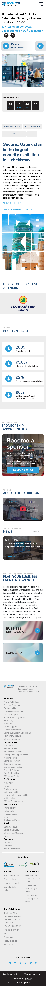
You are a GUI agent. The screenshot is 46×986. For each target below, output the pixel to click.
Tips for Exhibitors (12, 773)
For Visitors (9, 779)
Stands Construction (13, 767)
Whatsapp (8, 937)
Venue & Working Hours (14, 717)
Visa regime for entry (13, 751)
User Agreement (11, 883)
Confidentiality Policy (33, 974)
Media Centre (10, 804)
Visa (6, 836)
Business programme (13, 711)
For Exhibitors (10, 742)
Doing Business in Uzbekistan (17, 732)
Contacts (8, 845)
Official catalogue (12, 739)
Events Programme (12, 729)
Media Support (10, 726)
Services (8, 823)
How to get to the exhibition (16, 795)
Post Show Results (12, 736)
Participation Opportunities (16, 754)
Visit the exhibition (12, 792)
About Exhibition (11, 702)
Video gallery (9, 811)
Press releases (10, 814)
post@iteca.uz (10, 941)
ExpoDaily (8, 720)
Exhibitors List (10, 708)
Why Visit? (8, 783)
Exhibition (8, 698)
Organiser (9, 839)
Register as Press (12, 820)
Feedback (8, 842)
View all (36, 531)
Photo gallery (10, 808)
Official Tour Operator (14, 801)
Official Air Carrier (12, 776)
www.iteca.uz (10, 944)
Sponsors (8, 723)
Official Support (11, 714)
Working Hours (10, 758)
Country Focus (10, 826)
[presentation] (20, 83)
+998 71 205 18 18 (12, 926)
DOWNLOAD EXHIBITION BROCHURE (19, 209)
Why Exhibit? (10, 745)
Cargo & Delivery (11, 770)
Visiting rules (9, 798)
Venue (6, 786)
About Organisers (12, 848)
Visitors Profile (10, 748)
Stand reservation (12, 761)
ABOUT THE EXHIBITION (13, 203)
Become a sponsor (23, 470)
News (6, 817)
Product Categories (12, 705)
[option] (23, 303)
